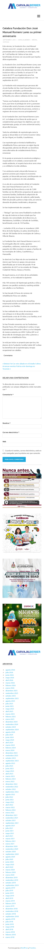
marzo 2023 (10, 776)
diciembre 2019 (11, 877)
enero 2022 (10, 812)
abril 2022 (9, 805)
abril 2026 (9, 680)
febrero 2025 (11, 716)
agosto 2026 (10, 670)
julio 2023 (9, 766)
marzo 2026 (10, 683)
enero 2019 (10, 906)
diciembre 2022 (11, 784)
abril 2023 (9, 773)
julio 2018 (9, 921)
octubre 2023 (11, 758)
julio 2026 (9, 672)
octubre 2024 (11, 727)
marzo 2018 (10, 932)
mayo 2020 (10, 864)
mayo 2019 (10, 895)
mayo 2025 (10, 709)
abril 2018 (9, 929)
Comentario (8, 394)
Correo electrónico (11, 432)
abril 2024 (9, 742)
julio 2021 (9, 828)
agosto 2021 (10, 825)
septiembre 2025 (12, 698)
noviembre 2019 (12, 880)
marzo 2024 (10, 745)
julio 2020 (9, 859)
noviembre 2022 (12, 786)
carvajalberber (24, 40)
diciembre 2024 (11, 722)
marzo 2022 (10, 807)
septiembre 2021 (12, 823)
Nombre (6, 423)
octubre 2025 (11, 696)
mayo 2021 (10, 833)
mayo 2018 (10, 927)
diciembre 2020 (11, 846)
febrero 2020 (11, 872)
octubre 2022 (11, 789)
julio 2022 (9, 797)
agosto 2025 (10, 701)
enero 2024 (10, 750)
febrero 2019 (11, 903)
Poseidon (32, 948)
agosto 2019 (10, 888)
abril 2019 (9, 898)
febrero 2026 (11, 685)
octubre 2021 (11, 820)
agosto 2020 (10, 857)
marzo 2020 (10, 870)
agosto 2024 (10, 732)
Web (4, 441)
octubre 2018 (11, 914)
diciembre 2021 (11, 815)
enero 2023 (10, 781)
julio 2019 (9, 890)
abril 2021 (9, 836)
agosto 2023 (10, 763)
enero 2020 (10, 875)
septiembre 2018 (12, 916)
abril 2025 (9, 711)
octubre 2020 (11, 851)
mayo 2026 (10, 677)
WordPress (24, 948)
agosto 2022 (10, 794)
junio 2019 (10, 893)
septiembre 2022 (12, 792)
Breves (34, 40)
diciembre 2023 (11, 753)
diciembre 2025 (11, 690)
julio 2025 (9, 703)
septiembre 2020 (12, 854)
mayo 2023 (10, 771)
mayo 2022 (10, 802)
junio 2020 (10, 862)
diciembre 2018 (11, 908)
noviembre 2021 (12, 818)
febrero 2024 (11, 748)
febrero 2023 (11, 779)
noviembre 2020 (12, 849)
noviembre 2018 (12, 911)
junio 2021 (10, 831)
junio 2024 (10, 737)
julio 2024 (9, 735)
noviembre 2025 (12, 693)
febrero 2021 (11, 841)
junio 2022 (10, 799)
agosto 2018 (10, 919)
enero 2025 (10, 719)
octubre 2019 (11, 882)
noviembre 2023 (12, 755)
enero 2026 (10, 688)
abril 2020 (9, 867)
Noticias (6, 42)
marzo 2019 (10, 901)
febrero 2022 (11, 810)
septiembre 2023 (12, 760)
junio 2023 (10, 768)
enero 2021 (10, 844)
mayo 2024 (10, 740)
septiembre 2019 (12, 885)
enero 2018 (10, 937)
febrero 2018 (11, 934)
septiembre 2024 (12, 729)
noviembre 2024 (12, 724)
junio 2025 (10, 706)
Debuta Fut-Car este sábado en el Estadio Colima (22, 363)
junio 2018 (10, 924)
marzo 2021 (10, 838)
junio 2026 (10, 675)
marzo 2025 (10, 714)
